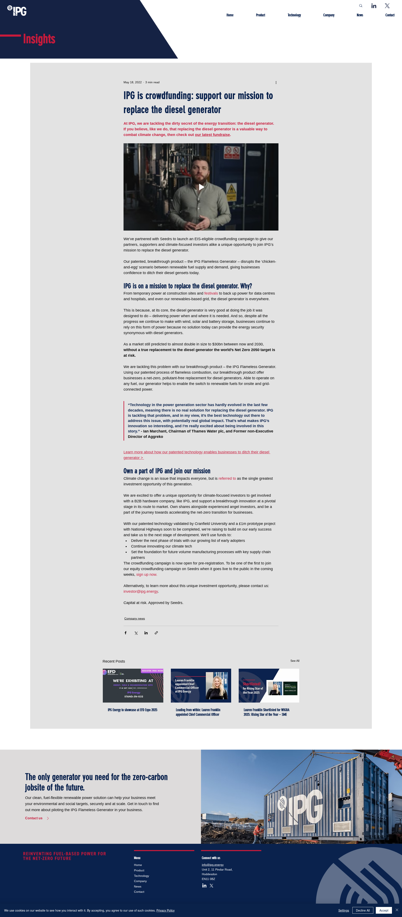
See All (294, 660)
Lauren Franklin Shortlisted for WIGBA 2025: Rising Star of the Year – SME (266, 712)
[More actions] (275, 82)
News (137, 886)
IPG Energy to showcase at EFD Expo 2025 (132, 710)
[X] (211, 885)
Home (138, 865)
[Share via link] (156, 633)
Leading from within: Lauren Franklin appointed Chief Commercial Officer (198, 712)
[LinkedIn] (204, 885)
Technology (141, 875)
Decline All (363, 910)
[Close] (396, 910)
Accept (383, 910)
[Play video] (201, 186)
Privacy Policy (165, 910)
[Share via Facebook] (126, 633)
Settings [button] (343, 910)
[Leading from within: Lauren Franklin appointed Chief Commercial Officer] (201, 686)
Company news (134, 618)
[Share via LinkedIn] (146, 633)
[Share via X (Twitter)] (136, 633)
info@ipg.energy (213, 864)
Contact (139, 891)
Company (140, 881)
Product (139, 870)
